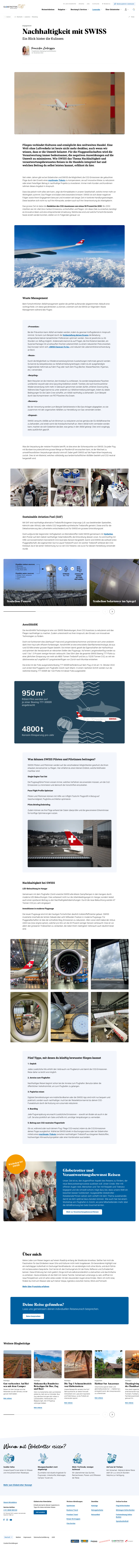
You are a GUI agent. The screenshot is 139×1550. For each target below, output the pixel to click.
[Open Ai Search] (134, 9)
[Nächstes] (112, 611)
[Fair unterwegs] (104, 1541)
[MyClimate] (93, 1541)
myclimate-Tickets (56, 180)
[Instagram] (7, 1520)
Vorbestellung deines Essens (76, 335)
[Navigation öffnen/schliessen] (127, 9)
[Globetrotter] (118, 1541)
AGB (53, 1537)
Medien (18, 1537)
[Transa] (84, 1541)
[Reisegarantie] (129, 1541)
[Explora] (75, 1541)
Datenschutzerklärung (41, 1537)
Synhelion (108, 534)
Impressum (27, 1537)
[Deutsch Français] (8, 1537)
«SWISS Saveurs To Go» (59, 347)
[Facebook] (4, 1520)
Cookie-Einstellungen (10, 1543)
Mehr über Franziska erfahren (35, 1286)
